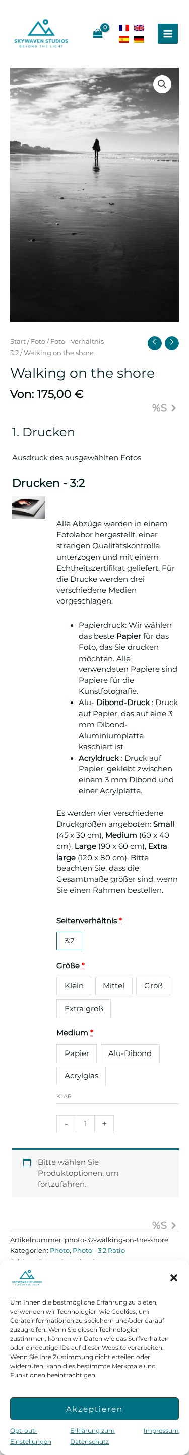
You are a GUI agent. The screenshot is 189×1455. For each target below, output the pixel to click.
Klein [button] (74, 985)
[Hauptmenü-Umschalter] (168, 34)
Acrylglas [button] (81, 1075)
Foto (38, 341)
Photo (60, 1250)
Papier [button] (77, 1053)
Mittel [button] (113, 985)
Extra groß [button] (84, 1008)
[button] (174, 1278)
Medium (74, 1032)
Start (18, 341)
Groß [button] (153, 985)
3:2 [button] (70, 940)
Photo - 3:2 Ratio (99, 1250)
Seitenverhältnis (89, 920)
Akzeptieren (94, 1409)
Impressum (161, 1430)
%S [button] (159, 407)
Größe (70, 965)
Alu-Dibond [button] (130, 1053)
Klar (64, 1096)
